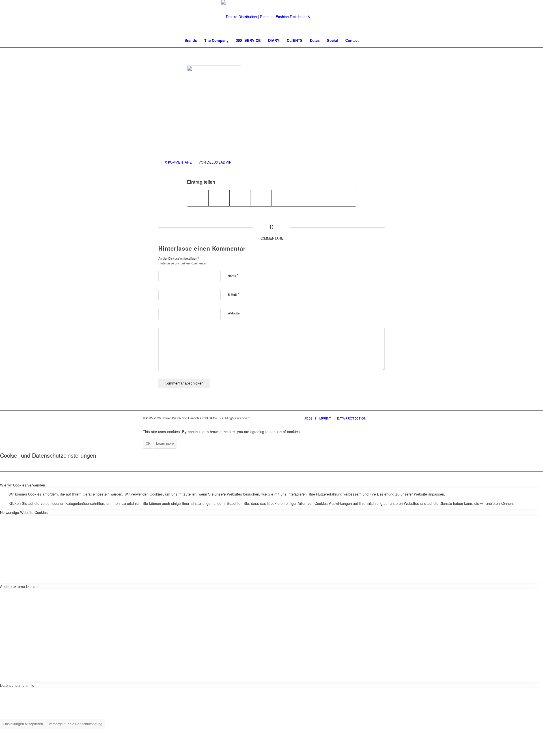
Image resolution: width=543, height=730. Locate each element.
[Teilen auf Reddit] (324, 198)
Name (233, 275)
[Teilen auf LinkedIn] (261, 198)
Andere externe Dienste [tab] (19, 586)
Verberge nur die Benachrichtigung (75, 723)
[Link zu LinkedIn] (396, 418)
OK (148, 443)
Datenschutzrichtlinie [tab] (17, 685)
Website (234, 313)
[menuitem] (191, 40)
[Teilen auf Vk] (303, 198)
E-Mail (233, 294)
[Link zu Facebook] (379, 418)
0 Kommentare (178, 162)
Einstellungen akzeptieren (23, 723)
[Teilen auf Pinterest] (240, 198)
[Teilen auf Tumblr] (282, 198)
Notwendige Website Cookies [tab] (24, 512)
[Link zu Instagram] (387, 418)
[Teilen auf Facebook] (197, 198)
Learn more (165, 443)
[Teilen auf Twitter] (219, 198)
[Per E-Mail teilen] (345, 198)
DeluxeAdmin (219, 162)
